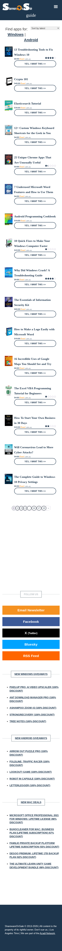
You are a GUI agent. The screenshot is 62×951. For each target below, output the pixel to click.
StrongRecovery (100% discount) (32, 714)
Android (31, 40)
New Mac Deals (31, 802)
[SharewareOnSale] (18, 6)
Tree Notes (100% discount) (28, 721)
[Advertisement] (31, 550)
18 (44, 508)
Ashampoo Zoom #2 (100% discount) (33, 707)
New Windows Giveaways (31, 674)
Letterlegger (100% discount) (30, 785)
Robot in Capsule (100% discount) (32, 778)
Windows (16, 35)
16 (34, 508)
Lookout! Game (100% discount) (31, 772)
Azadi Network (47, 933)
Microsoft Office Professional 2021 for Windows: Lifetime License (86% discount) (34, 819)
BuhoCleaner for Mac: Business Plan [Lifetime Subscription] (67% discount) (32, 833)
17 (39, 508)
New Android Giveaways (31, 738)
